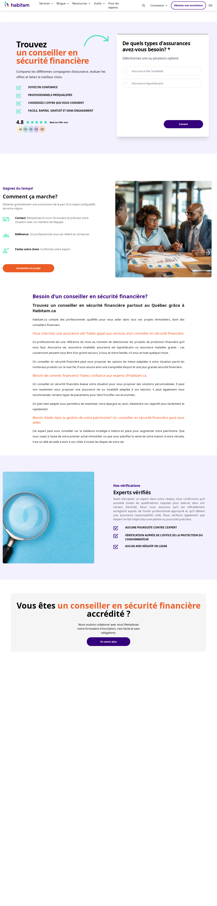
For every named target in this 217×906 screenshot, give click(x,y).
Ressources (79, 3)
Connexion (157, 5)
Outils (98, 3)
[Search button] (144, 5)
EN (210, 5)
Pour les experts (113, 5)
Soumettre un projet (28, 268)
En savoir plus (108, 641)
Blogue (61, 3)
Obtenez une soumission (188, 5)
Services (44, 3)
